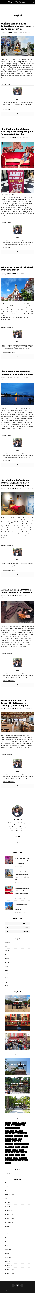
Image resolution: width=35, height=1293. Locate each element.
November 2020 (9, 1191)
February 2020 (9, 1210)
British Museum (21, 1122)
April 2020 (8, 1206)
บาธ (7, 1154)
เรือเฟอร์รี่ (8, 1163)
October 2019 (9, 1222)
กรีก (13, 1149)
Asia (8, 137)
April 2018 (8, 1257)
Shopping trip (16, 1141)
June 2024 (8, 1183)
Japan (6, 970)
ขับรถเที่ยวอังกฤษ (17, 1152)
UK (12, 1146)
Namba (26, 1136)
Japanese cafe (9, 1130)
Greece (7, 966)
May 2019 (7, 1230)
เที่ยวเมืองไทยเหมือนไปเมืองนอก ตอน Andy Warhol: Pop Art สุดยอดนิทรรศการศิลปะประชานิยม (17, 131)
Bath (13, 1122)
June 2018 (8, 1253)
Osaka (7, 1138)
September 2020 (9, 1194)
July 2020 (7, 1202)
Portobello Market (15, 1040)
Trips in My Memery (6, 209)
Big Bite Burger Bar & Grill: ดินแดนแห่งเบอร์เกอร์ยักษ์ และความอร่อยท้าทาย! (22, 861)
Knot (3, 32)
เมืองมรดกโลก (24, 1160)
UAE (6, 986)
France (7, 962)
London (24, 1133)
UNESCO (17, 1146)
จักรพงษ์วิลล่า (14, 428)
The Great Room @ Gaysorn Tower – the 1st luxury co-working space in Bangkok (14, 703)
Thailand (9, 32)
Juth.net (17, 741)
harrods (22, 1125)
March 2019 (8, 1238)
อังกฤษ (22, 1154)
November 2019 (9, 1218)
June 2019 (8, 1226)
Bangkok (8, 1122)
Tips (6, 982)
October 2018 (9, 1249)
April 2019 (8, 1234)
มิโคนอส (12, 1154)
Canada (7, 950)
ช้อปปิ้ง (24, 1152)
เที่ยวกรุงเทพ (9, 1157)
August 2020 (8, 1198)
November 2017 (9, 1273)
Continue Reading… (7, 84)
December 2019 (9, 1214)
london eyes (9, 1136)
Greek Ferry (15, 1125)
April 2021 (8, 1187)
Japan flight (18, 1130)
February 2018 (9, 1265)
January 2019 (8, 1246)
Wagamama (24, 1146)
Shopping (8, 1141)
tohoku (8, 1146)
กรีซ (17, 1149)
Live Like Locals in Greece (13, 1133)
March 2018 (8, 1261)
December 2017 (9, 1269)
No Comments (26, 32)
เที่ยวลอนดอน (23, 1157)
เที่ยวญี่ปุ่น (15, 1157)
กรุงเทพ (21, 1149)
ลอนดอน (17, 1154)
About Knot (8, 1173)
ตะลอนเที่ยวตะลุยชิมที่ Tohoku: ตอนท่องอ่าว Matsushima (17, 1103)
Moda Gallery (18, 1136)
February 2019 (9, 1242)
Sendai (20, 1138)
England (7, 954)
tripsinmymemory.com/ (9, 109)
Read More (17, 836)
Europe (7, 958)
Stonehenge (9, 1144)
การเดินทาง (8, 1152)
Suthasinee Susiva (17, 1290)
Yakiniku (8, 1149)
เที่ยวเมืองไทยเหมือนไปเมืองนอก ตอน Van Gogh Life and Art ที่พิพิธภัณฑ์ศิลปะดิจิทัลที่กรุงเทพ (15, 483)
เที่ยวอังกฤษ (8, 1160)
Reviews (13, 377)
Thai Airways (17, 1144)
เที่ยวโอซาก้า (16, 1160)
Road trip (14, 1138)
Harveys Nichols (10, 1128)
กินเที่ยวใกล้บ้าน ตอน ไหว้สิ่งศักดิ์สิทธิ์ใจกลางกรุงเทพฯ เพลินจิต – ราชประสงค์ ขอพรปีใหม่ (17, 26)
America (7, 942)
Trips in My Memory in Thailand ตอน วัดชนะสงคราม (21, 907)
